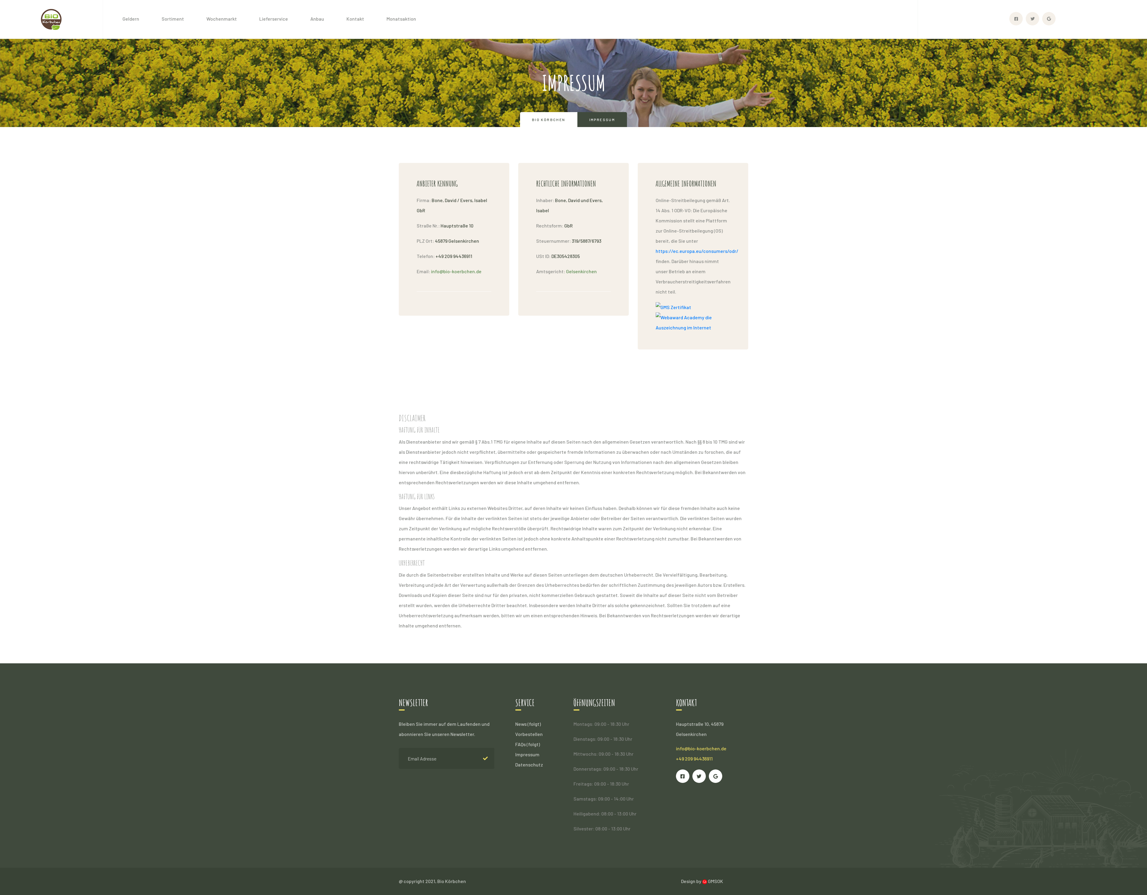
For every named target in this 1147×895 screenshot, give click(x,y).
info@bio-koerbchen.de (701, 748)
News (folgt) (528, 724)
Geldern (130, 19)
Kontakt (355, 19)
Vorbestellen (529, 734)
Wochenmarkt (221, 19)
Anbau (317, 19)
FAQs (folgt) (527, 744)
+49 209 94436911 (694, 758)
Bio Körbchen (548, 119)
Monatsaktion (401, 19)
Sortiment (173, 19)
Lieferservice (273, 19)
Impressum (527, 754)
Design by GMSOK (702, 881)
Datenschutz (529, 764)
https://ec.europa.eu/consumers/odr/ (697, 251)
